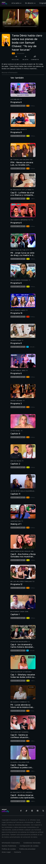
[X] (43, 811)
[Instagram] (38, 811)
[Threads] (32, 811)
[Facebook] (21, 811)
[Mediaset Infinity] (4, 3)
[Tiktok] (26, 811)
